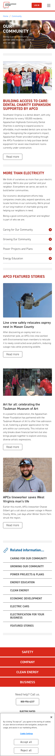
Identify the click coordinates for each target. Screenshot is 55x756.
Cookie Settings (26, 733)
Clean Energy (27, 672)
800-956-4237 (27, 701)
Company (27, 662)
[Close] (51, 717)
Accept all (26, 742)
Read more (12, 157)
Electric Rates (27, 711)
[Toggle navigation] (49, 5)
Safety (27, 652)
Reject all (26, 750)
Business (27, 682)
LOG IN (36, 5)
